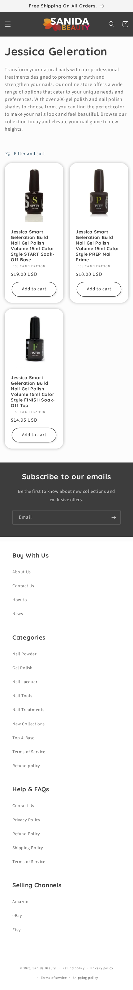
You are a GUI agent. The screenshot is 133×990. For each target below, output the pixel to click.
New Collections (28, 724)
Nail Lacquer (24, 682)
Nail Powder (24, 654)
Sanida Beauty (44, 968)
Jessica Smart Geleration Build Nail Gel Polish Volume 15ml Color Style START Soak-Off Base (32, 246)
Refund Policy (26, 834)
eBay (17, 916)
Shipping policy (85, 977)
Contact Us (23, 586)
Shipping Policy (27, 848)
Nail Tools (22, 696)
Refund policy (26, 766)
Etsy (16, 930)
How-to (19, 600)
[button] (8, 24)
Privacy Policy (26, 820)
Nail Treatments (28, 710)
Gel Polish (22, 668)
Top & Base (23, 738)
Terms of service (54, 977)
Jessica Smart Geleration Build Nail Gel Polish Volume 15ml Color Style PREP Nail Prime (97, 246)
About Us (21, 572)
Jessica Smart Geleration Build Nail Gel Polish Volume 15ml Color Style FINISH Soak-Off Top (33, 391)
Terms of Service (28, 752)
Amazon (20, 902)
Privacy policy (101, 968)
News (17, 614)
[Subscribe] (113, 517)
